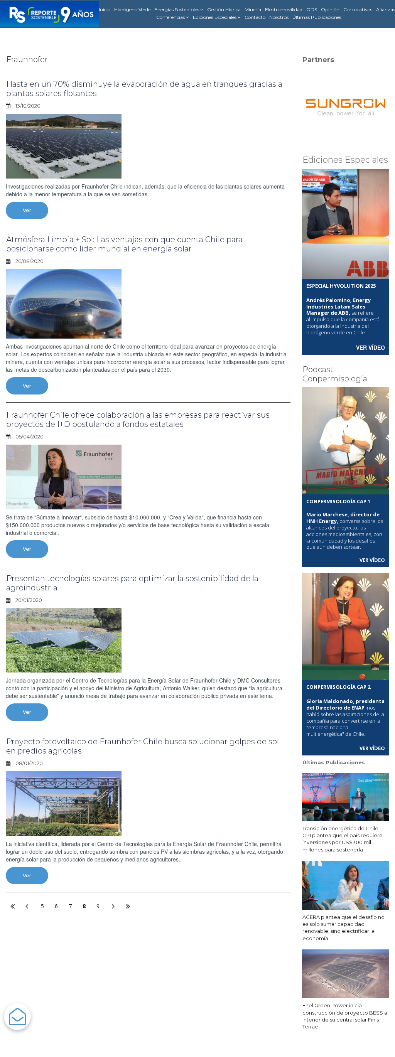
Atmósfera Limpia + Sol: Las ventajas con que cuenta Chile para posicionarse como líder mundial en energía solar (124, 244)
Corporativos (357, 9)
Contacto (255, 17)
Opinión (330, 9)
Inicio (104, 9)
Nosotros (279, 17)
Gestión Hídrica (224, 9)
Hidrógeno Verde (132, 9)
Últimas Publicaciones (316, 17)
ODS (311, 9)
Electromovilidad (283, 9)
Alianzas (385, 9)
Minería (253, 9)
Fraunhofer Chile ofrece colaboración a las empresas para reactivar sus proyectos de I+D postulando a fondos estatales (138, 419)
